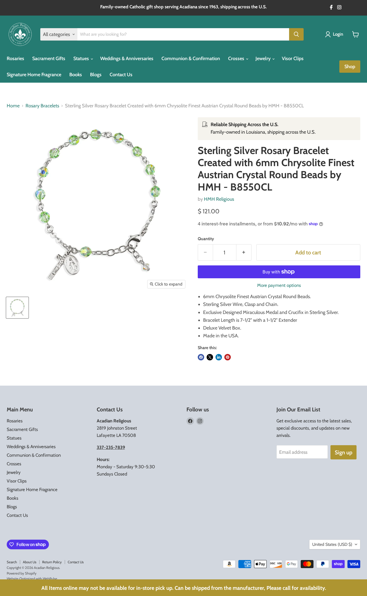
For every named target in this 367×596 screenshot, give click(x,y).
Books (75, 75)
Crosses (236, 58)
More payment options (279, 285)
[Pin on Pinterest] (227, 357)
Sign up (343, 452)
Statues (81, 58)
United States (332, 544)
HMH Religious (219, 199)
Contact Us (121, 75)
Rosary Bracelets (42, 106)
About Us (29, 562)
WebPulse (50, 578)
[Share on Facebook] (201, 357)
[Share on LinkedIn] (218, 357)
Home (13, 106)
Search (12, 562)
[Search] (296, 34)
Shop (349, 67)
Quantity (206, 238)
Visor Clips (293, 58)
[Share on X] (210, 357)
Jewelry (264, 58)
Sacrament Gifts (48, 58)
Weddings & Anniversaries (126, 58)
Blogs (96, 75)
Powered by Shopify (22, 573)
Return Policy (52, 562)
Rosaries (15, 58)
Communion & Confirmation (190, 58)
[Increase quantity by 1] (243, 252)
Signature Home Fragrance (34, 75)
